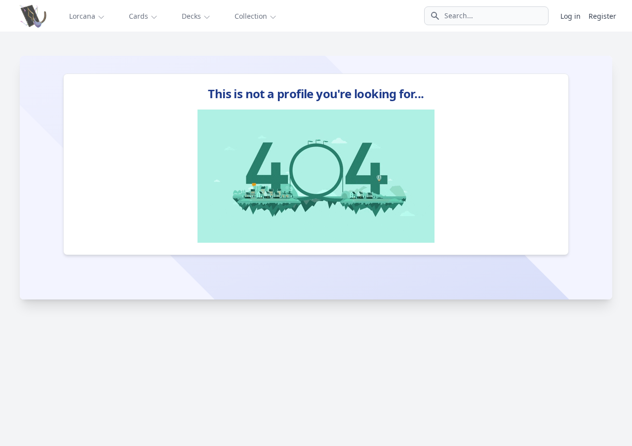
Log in (570, 16)
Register (602, 16)
